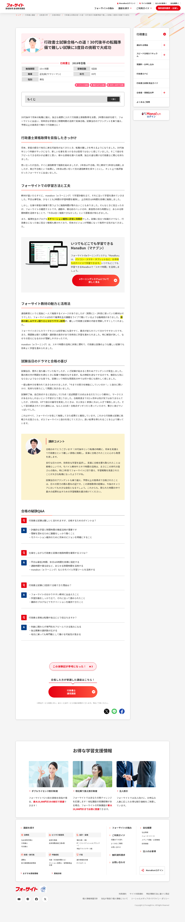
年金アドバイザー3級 (84, 848)
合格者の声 (43, 15)
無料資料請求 (118, 855)
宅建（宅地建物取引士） (58, 860)
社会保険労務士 (27, 840)
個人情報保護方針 (90, 898)
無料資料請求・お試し (168, 8)
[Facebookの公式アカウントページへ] (36, 899)
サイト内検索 (146, 3)
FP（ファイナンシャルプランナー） (88, 844)
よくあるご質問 (143, 102)
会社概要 (173, 3)
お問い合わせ (116, 847)
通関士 (23, 860)
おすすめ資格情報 (30, 873)
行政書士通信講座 (71, 692)
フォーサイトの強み (104, 8)
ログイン (151, 116)
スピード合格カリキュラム (147, 54)
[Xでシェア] (106, 711)
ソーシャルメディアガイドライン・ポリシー (150, 898)
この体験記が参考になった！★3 (73, 666)
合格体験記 (56, 15)
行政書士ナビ (142, 73)
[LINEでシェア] (114, 711)
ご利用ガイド (142, 8)
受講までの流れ (116, 839)
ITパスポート (81, 863)
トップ (18, 15)
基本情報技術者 (82, 860)
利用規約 (122, 894)
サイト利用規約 (136, 894)
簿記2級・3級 (82, 840)
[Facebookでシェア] (122, 711)
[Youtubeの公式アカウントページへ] (19, 899)
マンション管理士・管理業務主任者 (60, 864)
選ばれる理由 (142, 45)
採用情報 (145, 843)
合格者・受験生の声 (145, 92)
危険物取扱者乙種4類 (57, 843)
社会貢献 (145, 832)
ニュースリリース (148, 836)
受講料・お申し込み (145, 64)
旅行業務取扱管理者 (28, 863)
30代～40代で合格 (116, 85)
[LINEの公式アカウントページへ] (27, 899)
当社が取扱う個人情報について (114, 898)
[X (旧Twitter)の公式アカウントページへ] (45, 899)
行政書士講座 (30, 15)
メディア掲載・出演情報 (151, 840)
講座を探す (123, 8)
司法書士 (24, 846)
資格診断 (57, 873)
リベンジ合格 (83, 85)
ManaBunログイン (126, 3)
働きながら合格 (98, 85)
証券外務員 (53, 840)
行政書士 (142, 34)
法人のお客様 (160, 3)
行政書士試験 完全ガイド (147, 83)
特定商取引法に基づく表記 (157, 894)
